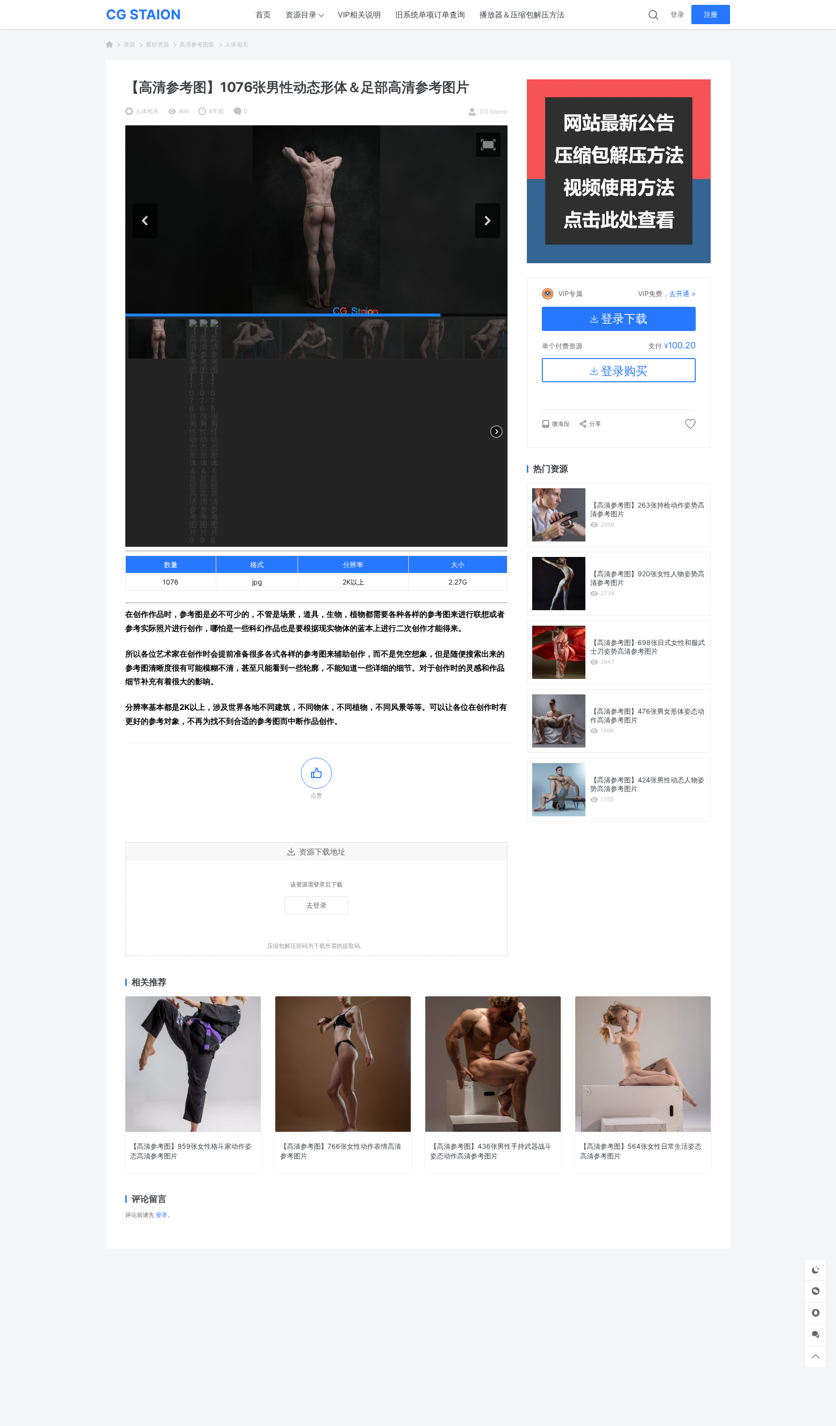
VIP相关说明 (359, 14)
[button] (488, 144)
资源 (129, 44)
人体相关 (236, 44)
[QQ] (815, 1313)
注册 (710, 14)
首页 (263, 14)
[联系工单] (815, 1334)
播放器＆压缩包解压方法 (522, 14)
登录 (677, 14)
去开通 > (682, 293)
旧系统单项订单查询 (430, 14)
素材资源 (157, 44)
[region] (316, 336)
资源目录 (300, 14)
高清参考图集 (196, 44)
